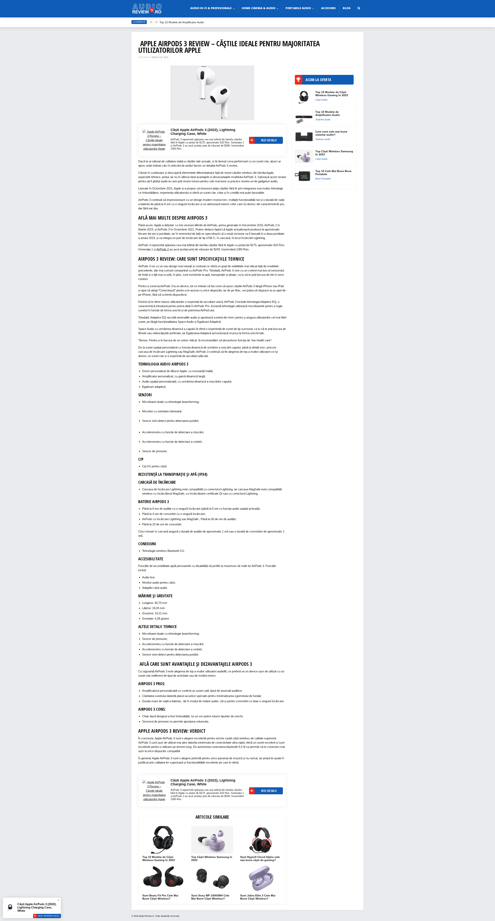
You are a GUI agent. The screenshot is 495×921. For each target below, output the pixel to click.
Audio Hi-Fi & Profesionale (211, 8)
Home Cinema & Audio (258, 8)
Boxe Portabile (323, 178)
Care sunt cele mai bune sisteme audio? (331, 133)
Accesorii (328, 8)
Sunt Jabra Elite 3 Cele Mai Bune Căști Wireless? (257, 897)
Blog (347, 8)
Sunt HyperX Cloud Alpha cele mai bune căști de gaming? (260, 858)
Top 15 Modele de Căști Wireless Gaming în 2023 (159, 858)
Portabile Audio (298, 8)
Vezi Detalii (269, 140)
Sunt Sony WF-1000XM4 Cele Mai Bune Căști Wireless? (210, 897)
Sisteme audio (322, 119)
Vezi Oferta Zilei (48, 916)
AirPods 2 (162, 249)
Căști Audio (321, 99)
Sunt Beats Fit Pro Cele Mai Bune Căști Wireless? (160, 897)
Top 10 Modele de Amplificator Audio (182, 22)
